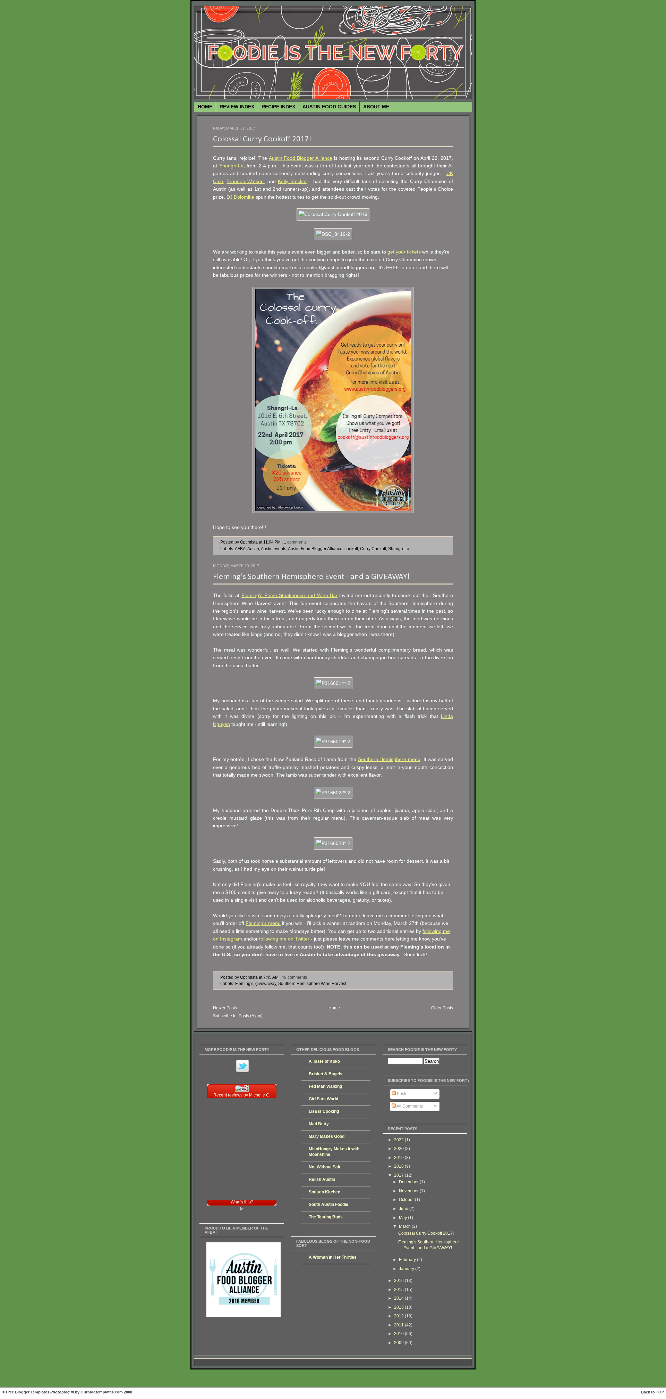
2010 (399, 1333)
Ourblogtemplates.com (101, 1392)
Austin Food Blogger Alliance (301, 158)
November (409, 1191)
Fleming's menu (263, 923)
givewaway (265, 983)
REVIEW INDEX (237, 106)
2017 (399, 1175)
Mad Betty (319, 1123)
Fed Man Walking (325, 1086)
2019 (399, 1157)
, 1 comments (294, 542)
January (407, 1268)
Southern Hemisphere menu (389, 759)
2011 (399, 1325)
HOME (205, 106)
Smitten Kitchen (324, 1192)
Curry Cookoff (373, 548)
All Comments (409, 1106)
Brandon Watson (245, 181)
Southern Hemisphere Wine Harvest (312, 983)
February (408, 1259)
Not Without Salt (324, 1167)
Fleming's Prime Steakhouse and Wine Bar (289, 595)
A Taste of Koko (324, 1061)
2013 (399, 1307)
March (405, 1226)
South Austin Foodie (328, 1204)
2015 (399, 1289)
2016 (399, 1280)
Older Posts (442, 1007)
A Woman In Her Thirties (333, 1257)
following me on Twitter (284, 939)
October (407, 1199)
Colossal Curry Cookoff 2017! (262, 139)
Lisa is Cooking (324, 1111)
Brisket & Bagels (325, 1073)
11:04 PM (272, 542)
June (404, 1208)
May (403, 1217)
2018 (399, 1166)
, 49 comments (293, 977)
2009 (399, 1342)
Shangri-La (231, 165)
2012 (399, 1316)
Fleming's (244, 983)
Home (334, 1007)
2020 (399, 1148)
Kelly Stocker (292, 181)
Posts (401, 1093)
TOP (660, 1392)
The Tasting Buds (326, 1217)
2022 (399, 1139)
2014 (399, 1298)
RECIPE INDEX (278, 106)
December (409, 1181)
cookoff (351, 548)
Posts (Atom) (251, 1015)
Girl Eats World (323, 1098)
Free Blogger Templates (27, 1392)
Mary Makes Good (326, 1136)
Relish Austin (322, 1179)
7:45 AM (271, 977)
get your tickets (404, 252)
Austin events (273, 548)
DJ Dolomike (240, 197)
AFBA (240, 548)
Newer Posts (225, 1007)
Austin (253, 548)
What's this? (242, 1202)
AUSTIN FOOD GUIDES (329, 106)
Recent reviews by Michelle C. (241, 1095)
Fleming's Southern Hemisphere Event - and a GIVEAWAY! (311, 577)
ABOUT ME (376, 106)
